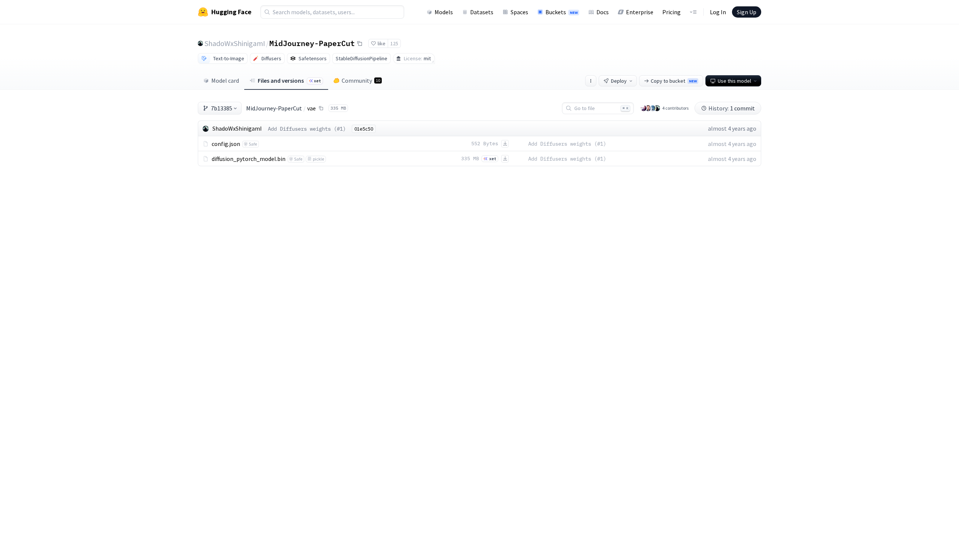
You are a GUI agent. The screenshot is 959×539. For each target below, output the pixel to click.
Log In (718, 12)
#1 (340, 128)
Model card (225, 80)
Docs (602, 12)
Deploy (619, 80)
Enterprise (639, 12)
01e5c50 (363, 128)
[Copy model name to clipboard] (359, 43)
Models (444, 12)
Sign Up (746, 12)
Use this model (734, 80)
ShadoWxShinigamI (235, 43)
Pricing (671, 12)
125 (394, 43)
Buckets (561, 12)
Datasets (481, 12)
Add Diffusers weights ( (302, 128)
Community (361, 80)
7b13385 (221, 108)
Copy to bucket (674, 80)
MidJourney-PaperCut (312, 43)
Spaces (519, 12)
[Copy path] (321, 108)
